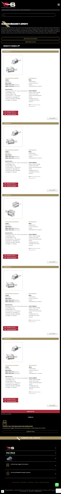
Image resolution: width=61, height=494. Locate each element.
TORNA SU (30, 417)
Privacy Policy (23, 482)
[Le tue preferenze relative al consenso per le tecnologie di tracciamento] (2, 491)
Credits (36, 482)
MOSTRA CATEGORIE (30, 38)
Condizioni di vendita (44, 482)
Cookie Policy (31, 482)
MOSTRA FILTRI (30, 42)
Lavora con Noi (15, 482)
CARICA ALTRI (30, 411)
